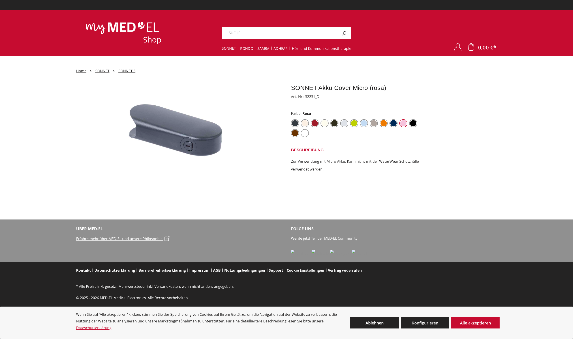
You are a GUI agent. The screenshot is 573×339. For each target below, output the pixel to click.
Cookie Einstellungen (305, 270)
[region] (179, 132)
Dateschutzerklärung (93, 327)
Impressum (199, 270)
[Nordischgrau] (374, 123)
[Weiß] (305, 133)
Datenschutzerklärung (114, 270)
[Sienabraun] (295, 133)
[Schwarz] (413, 123)
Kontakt (83, 270)
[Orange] (384, 123)
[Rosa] (403, 123)
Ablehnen (375, 323)
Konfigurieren (425, 323)
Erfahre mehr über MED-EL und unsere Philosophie (119, 238)
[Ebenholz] (334, 123)
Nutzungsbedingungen (244, 270)
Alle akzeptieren (475, 323)
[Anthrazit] (295, 123)
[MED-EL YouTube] (361, 253)
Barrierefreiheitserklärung (162, 270)
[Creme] (325, 123)
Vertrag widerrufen (345, 270)
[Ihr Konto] (457, 47)
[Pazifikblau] (393, 123)
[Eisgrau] (344, 123)
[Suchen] (344, 33)
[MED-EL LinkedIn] (321, 253)
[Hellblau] (364, 123)
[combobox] (279, 33)
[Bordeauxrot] (315, 123)
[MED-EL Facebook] (301, 253)
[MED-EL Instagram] (341, 253)
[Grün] (354, 123)
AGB (217, 270)
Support (276, 270)
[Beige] (305, 123)
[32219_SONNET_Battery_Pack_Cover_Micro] (179, 132)
